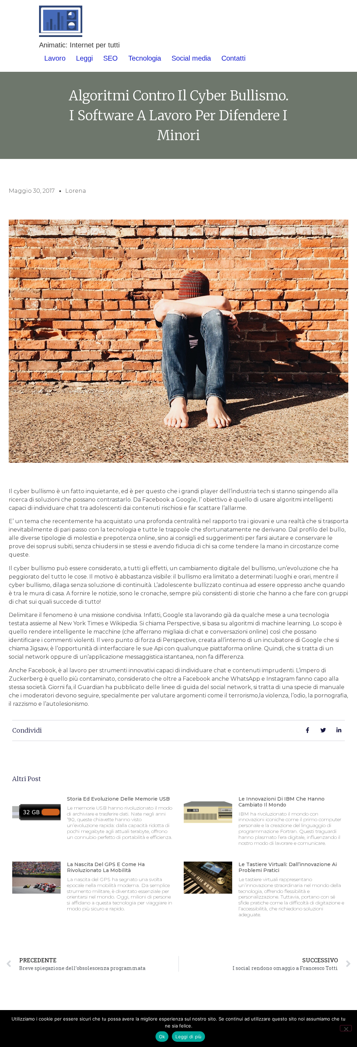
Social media (191, 58)
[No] (346, 1028)
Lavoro (55, 58)
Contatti (233, 58)
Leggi (84, 58)
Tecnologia (144, 58)
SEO (110, 58)
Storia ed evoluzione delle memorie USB (118, 799)
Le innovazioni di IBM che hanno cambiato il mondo (281, 802)
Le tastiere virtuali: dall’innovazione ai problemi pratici (287, 867)
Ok (162, 1036)
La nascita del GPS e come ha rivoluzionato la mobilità (106, 867)
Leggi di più (188, 1036)
